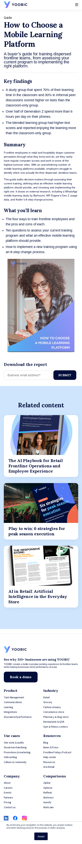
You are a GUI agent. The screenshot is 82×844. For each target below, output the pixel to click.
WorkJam (48, 807)
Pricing (7, 802)
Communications (13, 702)
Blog (45, 743)
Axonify (47, 802)
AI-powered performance (18, 717)
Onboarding (10, 757)
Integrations (10, 712)
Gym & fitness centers (55, 727)
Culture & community (15, 762)
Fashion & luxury (52, 707)
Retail (46, 697)
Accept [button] (41, 836)
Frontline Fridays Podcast (57, 752)
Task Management (14, 697)
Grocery (47, 702)
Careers (8, 788)
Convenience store (53, 712)
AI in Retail (48, 767)
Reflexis (47, 793)
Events (7, 793)
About (7, 783)
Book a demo (20, 677)
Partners (8, 798)
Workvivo (48, 798)
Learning (8, 707)
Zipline (47, 783)
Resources (49, 762)
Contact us (9, 807)
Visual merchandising (15, 747)
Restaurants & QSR (53, 722)
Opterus (47, 788)
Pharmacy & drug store (55, 717)
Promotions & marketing (17, 752)
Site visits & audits (14, 743)
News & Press (51, 747)
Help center (49, 757)
